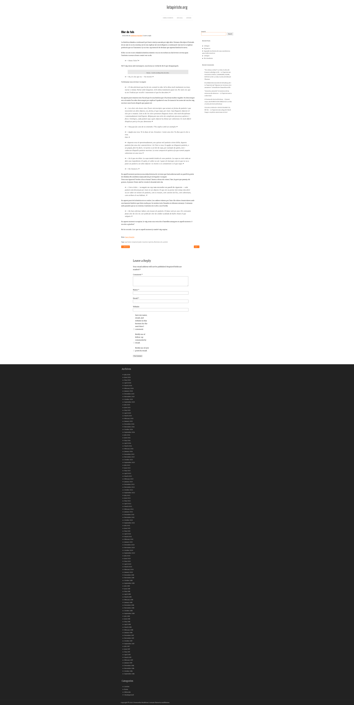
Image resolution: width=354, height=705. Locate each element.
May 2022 (127, 501)
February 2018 (128, 630)
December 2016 (129, 665)
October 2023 (128, 460)
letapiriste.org (177, 7)
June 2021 (127, 528)
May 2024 (127, 440)
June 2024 (127, 438)
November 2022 (129, 487)
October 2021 (128, 520)
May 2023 (127, 470)
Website (136, 307)
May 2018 (127, 621)
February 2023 (128, 479)
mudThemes (165, 702)
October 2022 (128, 490)
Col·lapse (206, 46)
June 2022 (127, 498)
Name (136, 290)
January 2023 (128, 482)
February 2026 (129, 388)
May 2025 (127, 410)
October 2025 (128, 399)
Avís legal (180, 18)
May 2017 (127, 652)
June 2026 (127, 377)
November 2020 (129, 547)
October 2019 (128, 580)
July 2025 (127, 405)
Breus (126, 689)
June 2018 (127, 619)
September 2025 (129, 402)
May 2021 (127, 531)
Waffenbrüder (126, 247)
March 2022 (128, 506)
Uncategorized (129, 695)
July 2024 (127, 435)
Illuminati (157, 242)
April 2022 (127, 503)
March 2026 (128, 385)
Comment (138, 275)
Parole (196, 247)
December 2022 (129, 484)
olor (161, 242)
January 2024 (128, 451)
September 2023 (129, 462)
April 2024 (127, 443)
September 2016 (129, 674)
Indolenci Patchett (136, 35)
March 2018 (128, 627)
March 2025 (128, 416)
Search (203, 31)
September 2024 (129, 432)
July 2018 (127, 616)
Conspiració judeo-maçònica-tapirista (142, 242)
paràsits (165, 242)
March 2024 (128, 446)
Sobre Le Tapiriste (168, 18)
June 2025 (127, 407)
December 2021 (129, 514)
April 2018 (127, 624)
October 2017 (128, 641)
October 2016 (128, 671)
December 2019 (129, 575)
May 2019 (127, 591)
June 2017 (127, 649)
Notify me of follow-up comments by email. (140, 338)
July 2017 (127, 646)
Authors (188, 18)
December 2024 (129, 424)
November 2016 (129, 668)
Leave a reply (147, 35)
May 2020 (127, 561)
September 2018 (129, 613)
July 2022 (127, 495)
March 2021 (128, 536)
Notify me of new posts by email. (142, 349)
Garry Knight (129, 237)
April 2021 (127, 534)
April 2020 (127, 564)
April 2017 (127, 654)
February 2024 (128, 449)
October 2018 (128, 610)
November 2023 (129, 457)
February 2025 (128, 418)
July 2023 (127, 465)
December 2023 (129, 454)
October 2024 (128, 429)
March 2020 (128, 567)
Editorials (127, 692)
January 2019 (128, 602)
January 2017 (128, 663)
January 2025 (128, 421)
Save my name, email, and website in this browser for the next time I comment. (141, 322)
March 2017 (127, 657)
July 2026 (127, 374)
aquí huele (128, 242)
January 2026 (128, 391)
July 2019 (127, 586)
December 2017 (129, 635)
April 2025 (127, 413)
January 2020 (128, 572)
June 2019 (127, 589)
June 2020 (127, 558)
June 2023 (127, 468)
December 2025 (129, 394)
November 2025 (129, 396)
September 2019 (129, 583)
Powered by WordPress (141, 702)
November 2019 (129, 578)
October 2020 (128, 550)
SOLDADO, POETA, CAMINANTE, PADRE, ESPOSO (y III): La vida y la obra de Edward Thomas (217, 77)
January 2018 (128, 632)
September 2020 (129, 553)
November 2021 (129, 517)
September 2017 (129, 643)
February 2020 (129, 569)
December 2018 (129, 605)
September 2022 (129, 492)
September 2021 (129, 523)
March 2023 (128, 476)
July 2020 (127, 556)
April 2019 (127, 594)
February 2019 (128, 600)
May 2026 (127, 380)
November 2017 (129, 638)
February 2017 (128, 660)
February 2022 (129, 509)
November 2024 (129, 427)
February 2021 (128, 539)
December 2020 (129, 545)
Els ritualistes (208, 58)
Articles (126, 686)
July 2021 (127, 525)
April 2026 (127, 383)
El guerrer (207, 48)
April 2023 (127, 473)
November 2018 (129, 608)
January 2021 (128, 542)
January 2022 (128, 512)
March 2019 (128, 597)
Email (136, 298)
